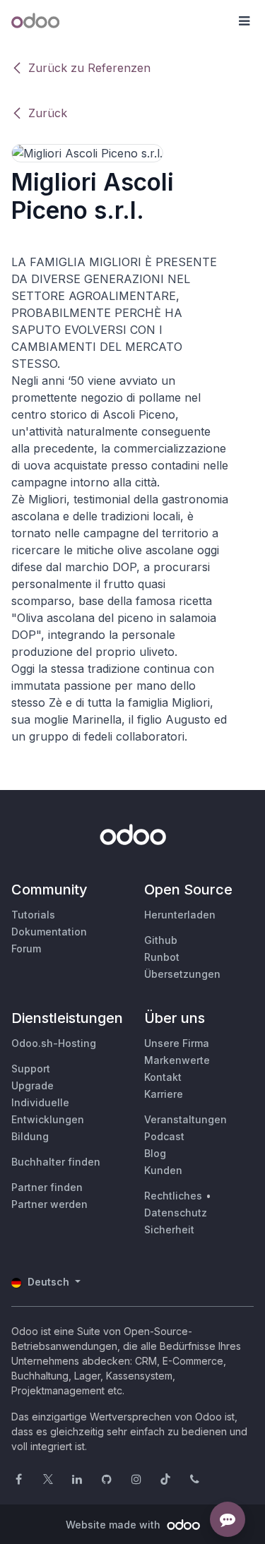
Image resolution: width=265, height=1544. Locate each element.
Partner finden (47, 1187)
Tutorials (33, 915)
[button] (244, 21)
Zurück (47, 113)
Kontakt (163, 1077)
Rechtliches (173, 1196)
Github (160, 940)
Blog (155, 1153)
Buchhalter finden (55, 1162)
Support (30, 1069)
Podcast (164, 1136)
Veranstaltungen (185, 1119)
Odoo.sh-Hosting (53, 1043)
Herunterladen (180, 915)
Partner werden (49, 1204)
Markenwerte (177, 1060)
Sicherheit (169, 1229)
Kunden (163, 1170)
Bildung (30, 1136)
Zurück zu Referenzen (89, 68)
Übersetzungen (182, 974)
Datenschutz (175, 1213)
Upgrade (32, 1085)
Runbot (161, 957)
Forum (26, 948)
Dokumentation (49, 932)
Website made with (114, 1525)
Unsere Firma (176, 1043)
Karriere (163, 1094)
